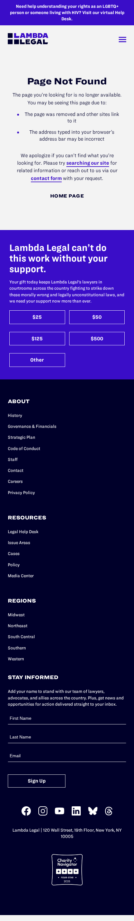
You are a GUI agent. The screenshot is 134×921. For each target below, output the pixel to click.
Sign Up (37, 780)
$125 (37, 338)
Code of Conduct (24, 448)
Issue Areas (19, 542)
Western (16, 658)
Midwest (16, 614)
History (15, 415)
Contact (15, 470)
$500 (97, 338)
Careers (15, 481)
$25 (37, 317)
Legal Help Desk (23, 531)
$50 (97, 317)
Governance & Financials (32, 426)
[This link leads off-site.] (26, 814)
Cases (14, 553)
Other (37, 360)
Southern (17, 647)
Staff (13, 459)
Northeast (17, 625)
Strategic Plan (21, 437)
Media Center (21, 575)
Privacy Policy (21, 492)
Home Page (67, 195)
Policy (14, 564)
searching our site (87, 163)
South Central (21, 636)
